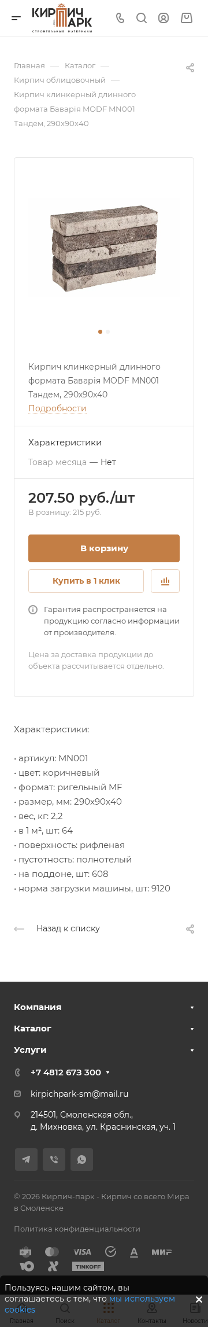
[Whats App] (81, 1159)
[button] (100, 332)
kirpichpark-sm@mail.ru (79, 1094)
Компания (37, 1006)
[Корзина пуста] (186, 18)
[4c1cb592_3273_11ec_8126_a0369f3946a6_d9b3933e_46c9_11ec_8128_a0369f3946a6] (104, 247)
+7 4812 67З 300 (66, 1072)
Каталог (32, 1028)
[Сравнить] (165, 581)
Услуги (30, 1049)
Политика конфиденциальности (77, 1228)
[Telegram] (26, 1159)
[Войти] (163, 18)
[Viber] (54, 1159)
